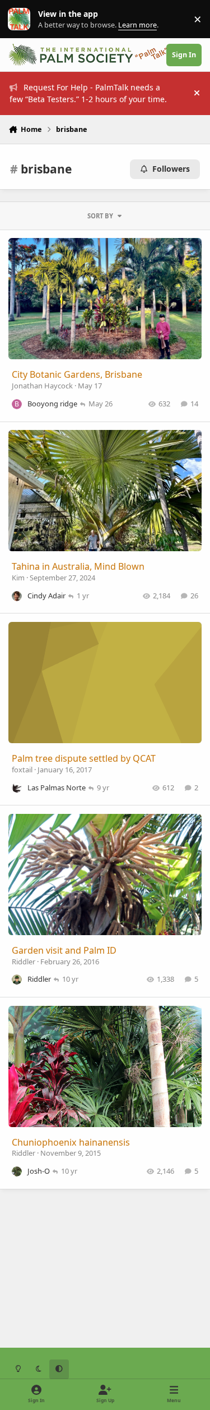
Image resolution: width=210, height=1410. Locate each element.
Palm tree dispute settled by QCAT (84, 758)
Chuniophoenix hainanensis (71, 1142)
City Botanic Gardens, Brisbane (77, 374)
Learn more (21, 19)
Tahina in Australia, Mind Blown (78, 566)
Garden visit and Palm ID (64, 950)
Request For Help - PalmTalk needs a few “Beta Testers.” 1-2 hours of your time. (88, 93)
